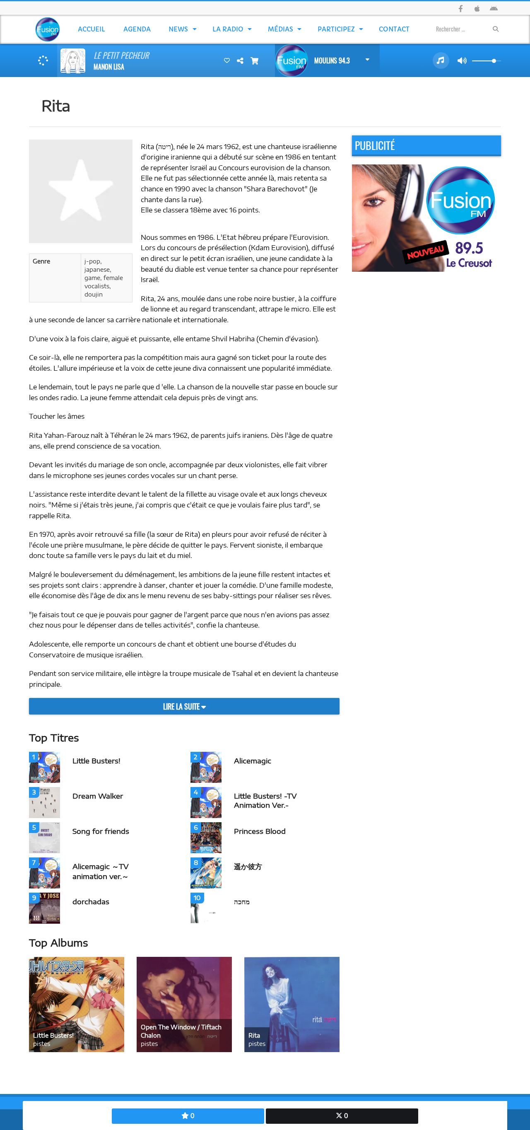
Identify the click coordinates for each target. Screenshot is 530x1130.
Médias (280, 29)
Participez (336, 29)
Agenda (137, 29)
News (178, 29)
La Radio (227, 29)
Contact (394, 29)
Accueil (91, 29)
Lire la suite (182, 706)
